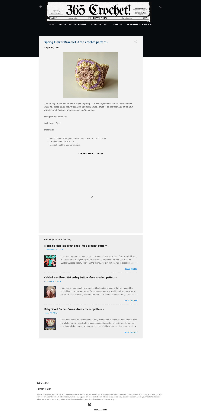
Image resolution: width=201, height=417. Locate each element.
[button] (135, 42)
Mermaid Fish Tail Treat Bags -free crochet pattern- (76, 245)
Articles (117, 24)
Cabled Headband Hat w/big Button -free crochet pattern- (80, 277)
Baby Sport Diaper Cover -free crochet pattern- (74, 309)
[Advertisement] (153, 75)
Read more (130, 269)
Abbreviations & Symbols (139, 24)
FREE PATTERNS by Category (72, 24)
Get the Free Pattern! (90, 153)
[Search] (160, 7)
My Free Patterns (99, 24)
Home (51, 24)
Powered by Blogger (102, 404)
